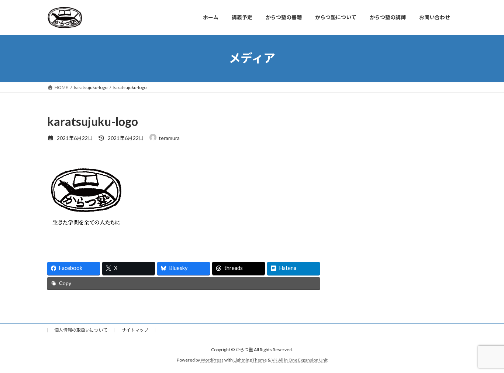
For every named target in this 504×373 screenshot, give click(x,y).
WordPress (212, 360)
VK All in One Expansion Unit (300, 360)
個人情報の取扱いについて (80, 330)
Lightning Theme (250, 360)
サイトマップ (135, 330)
